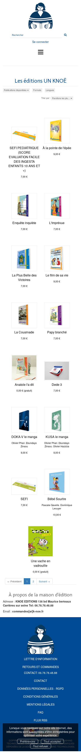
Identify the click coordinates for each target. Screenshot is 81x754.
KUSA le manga (57, 436)
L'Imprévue (56, 222)
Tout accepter (52, 741)
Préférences (27, 741)
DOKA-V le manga (24, 436)
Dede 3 (57, 384)
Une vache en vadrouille (40, 563)
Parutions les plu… (61, 98)
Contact (40, 681)
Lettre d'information (40, 659)
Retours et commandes (40, 667)
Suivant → (44, 581)
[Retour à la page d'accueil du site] (40, 15)
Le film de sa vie (57, 275)
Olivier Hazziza (61, 446)
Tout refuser (40, 746)
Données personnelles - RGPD (40, 689)
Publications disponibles (15, 90)
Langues (50, 90)
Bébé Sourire (57, 499)
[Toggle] (40, 51)
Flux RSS (40, 720)
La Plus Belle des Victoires (24, 277)
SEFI (24, 499)
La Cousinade (24, 332)
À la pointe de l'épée (57, 148)
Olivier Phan (18, 443)
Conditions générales (40, 696)
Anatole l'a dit (24, 384)
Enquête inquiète (24, 222)
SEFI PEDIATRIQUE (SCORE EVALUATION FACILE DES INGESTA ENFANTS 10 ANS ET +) (24, 159)
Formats (37, 90)
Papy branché (57, 332)
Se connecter (40, 42)
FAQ (40, 712)
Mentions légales (40, 704)
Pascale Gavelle (50, 505)
